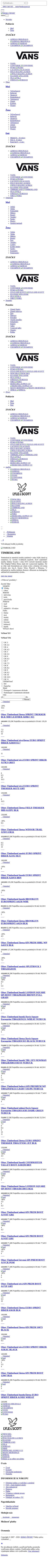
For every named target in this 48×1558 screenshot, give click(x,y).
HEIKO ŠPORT (27, 1537)
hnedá (6, 627)
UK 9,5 (6, 672)
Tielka (12, 209)
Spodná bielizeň (16, 223)
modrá (6, 617)
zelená (6, 620)
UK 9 (6, 670)
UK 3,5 (6, 645)
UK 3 (6, 643)
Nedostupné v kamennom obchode (16, 693)
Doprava (9, 1489)
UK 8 (6, 666)
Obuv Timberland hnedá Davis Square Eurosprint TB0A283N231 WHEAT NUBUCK (23, 1017)
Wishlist (10, 536)
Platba (8, 1491)
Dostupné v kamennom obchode (16, 690)
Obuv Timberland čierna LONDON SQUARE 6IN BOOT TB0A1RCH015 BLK (23, 1187)
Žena (12, 30)
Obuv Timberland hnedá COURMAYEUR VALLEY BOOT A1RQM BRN (21, 1163)
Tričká (12, 207)
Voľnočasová (15, 91)
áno (5, 684)
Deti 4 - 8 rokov (16, 140)
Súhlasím (4, 1555)
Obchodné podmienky (14, 1472)
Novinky (9, 19)
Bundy (12, 215)
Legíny (12, 245)
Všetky (6, 588)
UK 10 (6, 675)
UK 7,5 (6, 663)
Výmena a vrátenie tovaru (15, 1493)
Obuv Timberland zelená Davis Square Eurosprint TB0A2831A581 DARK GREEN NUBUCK (22, 1110)
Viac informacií (33, 1551)
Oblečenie (9, 198)
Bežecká (13, 93)
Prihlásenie (11, 532)
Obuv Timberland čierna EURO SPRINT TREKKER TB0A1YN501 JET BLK (21, 1141)
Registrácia (11, 534)
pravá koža (8, 599)
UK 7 (6, 661)
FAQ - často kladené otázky (16, 1485)
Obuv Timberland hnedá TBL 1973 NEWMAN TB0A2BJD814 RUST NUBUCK (23, 1061)
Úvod (8, 1468)
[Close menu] (7, 15)
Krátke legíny (15, 247)
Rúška (12, 332)
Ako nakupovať (11, 1487)
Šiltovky (13, 316)
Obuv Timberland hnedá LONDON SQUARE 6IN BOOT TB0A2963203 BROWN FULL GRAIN (23, 995)
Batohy (13, 324)
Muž (12, 28)
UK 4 (6, 647)
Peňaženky (14, 322)
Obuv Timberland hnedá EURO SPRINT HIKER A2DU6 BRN (21, 876)
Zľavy (8, 392)
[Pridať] (3, 710)
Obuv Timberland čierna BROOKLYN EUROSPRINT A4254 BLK (19, 922)
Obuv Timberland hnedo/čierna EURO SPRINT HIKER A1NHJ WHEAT (19, 1396)
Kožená (13, 103)
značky (8, 467)
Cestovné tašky (15, 328)
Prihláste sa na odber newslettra (12, 1459)
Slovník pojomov (12, 1508)
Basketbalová (15, 97)
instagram (15, 1517)
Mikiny (13, 213)
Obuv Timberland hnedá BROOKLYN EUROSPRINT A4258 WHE (19, 900)
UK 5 (6, 652)
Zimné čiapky (15, 309)
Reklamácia (10, 1495)
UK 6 (6, 656)
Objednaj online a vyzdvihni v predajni (20, 1483)
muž (5, 604)
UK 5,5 (6, 654)
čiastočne (7, 686)
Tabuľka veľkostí (12, 1506)
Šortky (12, 219)
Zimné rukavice (16, 311)
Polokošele (14, 211)
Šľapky (13, 106)
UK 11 (6, 679)
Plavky (12, 221)
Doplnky (9, 300)
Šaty (12, 240)
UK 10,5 (7, 677)
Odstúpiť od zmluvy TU (15, 1497)
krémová (7, 624)
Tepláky (13, 217)
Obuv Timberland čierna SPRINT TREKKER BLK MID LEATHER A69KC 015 (23, 715)
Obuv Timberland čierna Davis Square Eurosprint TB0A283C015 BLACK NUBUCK (23, 1039)
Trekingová (14, 99)
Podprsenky (14, 253)
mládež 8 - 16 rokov (11, 608)
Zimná (12, 101)
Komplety (14, 251)
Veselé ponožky (16, 320)
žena (5, 606)
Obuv (8, 82)
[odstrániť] (2, 710)
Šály (12, 313)
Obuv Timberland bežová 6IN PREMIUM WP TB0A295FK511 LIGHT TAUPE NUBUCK (23, 1087)
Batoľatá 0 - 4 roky (17, 142)
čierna (6, 613)
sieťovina (7, 595)
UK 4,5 (6, 649)
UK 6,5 (6, 659)
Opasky (13, 330)
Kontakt (9, 1470)
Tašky (12, 326)
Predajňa (9, 1474)
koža (5, 597)
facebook (6, 1517)
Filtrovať (26, 699)
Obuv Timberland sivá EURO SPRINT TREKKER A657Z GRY (20, 787)
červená (6, 622)
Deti (7, 133)
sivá (5, 615)
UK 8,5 (6, 668)
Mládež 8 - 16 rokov (17, 138)
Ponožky (13, 318)
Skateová (13, 95)
